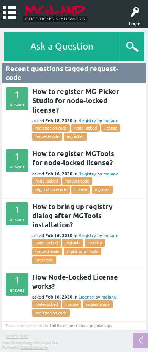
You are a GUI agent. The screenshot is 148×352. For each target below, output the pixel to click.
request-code (47, 136)
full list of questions (67, 326)
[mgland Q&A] (55, 13)
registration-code (51, 128)
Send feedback (17, 336)
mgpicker (75, 136)
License (86, 297)
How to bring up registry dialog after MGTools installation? (72, 216)
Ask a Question (61, 46)
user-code (44, 260)
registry (95, 243)
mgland (110, 121)
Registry (87, 121)
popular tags (101, 326)
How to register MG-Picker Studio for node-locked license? (75, 101)
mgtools (102, 189)
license (110, 128)
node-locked (85, 128)
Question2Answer (34, 347)
